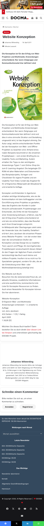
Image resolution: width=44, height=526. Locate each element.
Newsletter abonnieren (11, 474)
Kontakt (5, 479)
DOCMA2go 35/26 (9, 458)
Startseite (8, 27)
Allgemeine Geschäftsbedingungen (15, 484)
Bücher (16, 27)
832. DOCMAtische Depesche (13, 454)
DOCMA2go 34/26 (9, 462)
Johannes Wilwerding (11, 42)
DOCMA (39, 499)
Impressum (6, 489)
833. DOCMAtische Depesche (13, 450)
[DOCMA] (19, 18)
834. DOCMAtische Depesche (13, 446)
